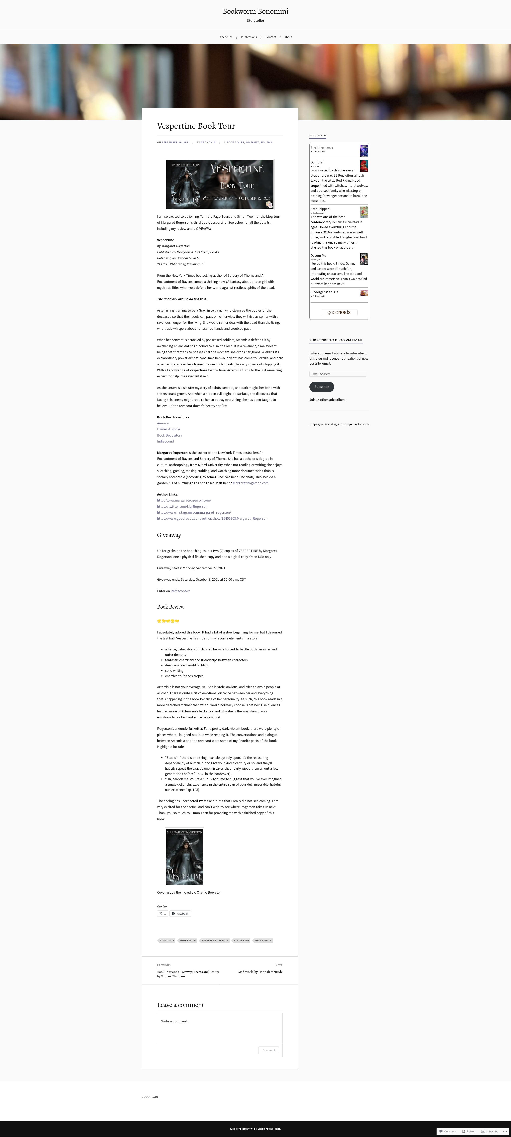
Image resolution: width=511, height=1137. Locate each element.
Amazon (163, 423)
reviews (266, 142)
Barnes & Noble (168, 429)
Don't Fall (318, 162)
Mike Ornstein (319, 296)
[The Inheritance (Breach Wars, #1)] (364, 156)
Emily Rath (318, 259)
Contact (270, 37)
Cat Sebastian (319, 213)
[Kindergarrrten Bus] (364, 295)
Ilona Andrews (319, 151)
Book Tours (235, 142)
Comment (268, 1050)
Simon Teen (241, 940)
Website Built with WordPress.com (255, 1128)
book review (188, 940)
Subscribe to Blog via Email (336, 340)
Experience (226, 37)
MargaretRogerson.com (250, 483)
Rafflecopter (180, 591)
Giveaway (252, 142)
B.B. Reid (316, 166)
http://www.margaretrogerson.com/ (184, 500)
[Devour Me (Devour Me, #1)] (364, 263)
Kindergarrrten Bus (324, 292)
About (288, 37)
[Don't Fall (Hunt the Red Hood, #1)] (364, 170)
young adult (263, 940)
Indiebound (165, 441)
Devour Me (318, 255)
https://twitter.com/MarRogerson (182, 506)
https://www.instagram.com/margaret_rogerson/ (194, 512)
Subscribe (321, 387)
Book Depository (169, 435)
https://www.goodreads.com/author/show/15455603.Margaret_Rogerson (212, 518)
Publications (249, 37)
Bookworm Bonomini (255, 11)
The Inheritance (322, 147)
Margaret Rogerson (214, 940)
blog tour (167, 940)
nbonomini (209, 142)
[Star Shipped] (364, 217)
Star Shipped (320, 209)
